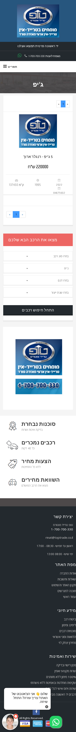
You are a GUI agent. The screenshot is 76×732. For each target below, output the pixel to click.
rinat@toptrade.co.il (59, 537)
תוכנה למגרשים (67, 591)
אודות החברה (68, 573)
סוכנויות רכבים (67, 631)
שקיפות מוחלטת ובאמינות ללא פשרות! (53, 683)
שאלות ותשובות (67, 579)
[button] (10, 722)
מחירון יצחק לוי (67, 643)
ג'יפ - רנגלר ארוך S (38, 157)
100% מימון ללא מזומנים (61, 677)
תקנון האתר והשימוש (64, 585)
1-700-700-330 (36, 56)
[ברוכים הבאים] (38, 21)
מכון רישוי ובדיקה (66, 665)
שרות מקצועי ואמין (65, 671)
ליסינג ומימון (69, 625)
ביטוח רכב (70, 619)
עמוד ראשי (69, 597)
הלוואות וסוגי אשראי (64, 637)
